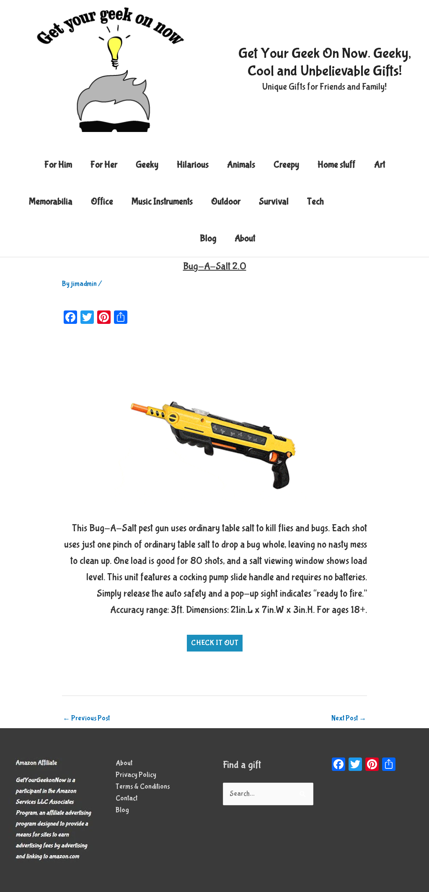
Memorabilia (50, 201)
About (245, 238)
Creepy (286, 164)
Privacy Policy (136, 775)
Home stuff (337, 164)
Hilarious (193, 164)
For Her (103, 164)
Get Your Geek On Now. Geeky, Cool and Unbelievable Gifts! (324, 62)
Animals (241, 164)
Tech (315, 201)
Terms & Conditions (143, 787)
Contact (126, 798)
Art (379, 164)
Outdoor (225, 201)
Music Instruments (162, 201)
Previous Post (86, 718)
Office (102, 201)
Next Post (348, 718)
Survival (274, 201)
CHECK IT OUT (214, 643)
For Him (58, 164)
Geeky (147, 164)
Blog (208, 238)
